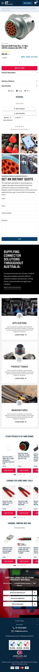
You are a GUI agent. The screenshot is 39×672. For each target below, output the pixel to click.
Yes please (10, 344)
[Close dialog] (37, 324)
